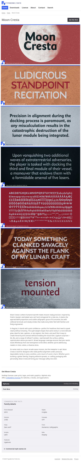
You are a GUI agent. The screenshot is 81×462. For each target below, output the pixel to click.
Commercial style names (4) (16, 449)
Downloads (14, 7)
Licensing (57, 459)
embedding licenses (13, 378)
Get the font (73, 20)
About (33, 7)
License (25, 7)
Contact (41, 7)
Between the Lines (67, 459)
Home (3, 13)
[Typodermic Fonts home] (40, 3)
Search (50, 7)
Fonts (5, 7)
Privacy (76, 459)
